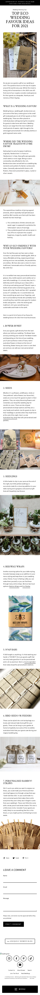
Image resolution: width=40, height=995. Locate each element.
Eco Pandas (26, 586)
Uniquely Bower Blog (21, 941)
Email (5, 887)
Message (6, 898)
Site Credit (32, 978)
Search (30, 970)
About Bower (21, 970)
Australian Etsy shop (10, 417)
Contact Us (11, 970)
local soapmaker (30, 662)
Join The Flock (14, 973)
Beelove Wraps (14, 586)
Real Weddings (25, 973)
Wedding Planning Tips (19, 10)
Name (5, 876)
